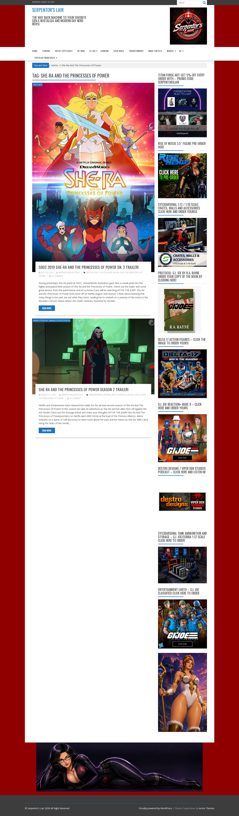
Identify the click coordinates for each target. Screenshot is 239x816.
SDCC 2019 (37, 84)
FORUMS (46, 51)
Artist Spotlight (64, 51)
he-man (107, 394)
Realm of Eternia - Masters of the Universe (51, 320)
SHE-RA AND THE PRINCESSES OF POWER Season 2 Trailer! (84, 389)
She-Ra (109, 272)
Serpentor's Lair (48, 10)
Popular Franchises (45, 57)
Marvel (170, 51)
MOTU (115, 394)
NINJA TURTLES (155, 51)
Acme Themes (206, 808)
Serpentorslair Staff (69, 272)
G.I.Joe (92, 51)
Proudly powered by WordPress (155, 808)
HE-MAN (81, 51)
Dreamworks (95, 394)
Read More (46, 308)
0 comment (57, 276)
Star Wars (118, 51)
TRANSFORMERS (136, 51)
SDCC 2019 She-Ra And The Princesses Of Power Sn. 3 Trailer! (89, 267)
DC (180, 51)
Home (35, 51)
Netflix (89, 272)
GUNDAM (104, 51)
